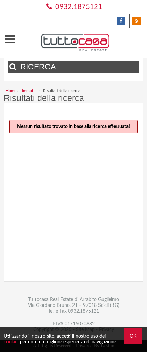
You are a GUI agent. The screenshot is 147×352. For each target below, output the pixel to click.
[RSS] (136, 21)
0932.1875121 (78, 6)
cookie (10, 342)
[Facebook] (121, 21)
